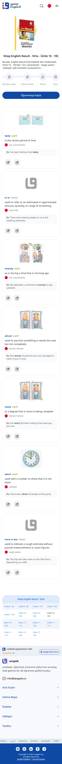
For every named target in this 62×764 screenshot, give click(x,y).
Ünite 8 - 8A (9, 606)
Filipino (3, 741)
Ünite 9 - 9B (52, 606)
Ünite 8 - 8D (24, 606)
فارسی (12, 741)
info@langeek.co (16, 678)
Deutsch (34, 741)
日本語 (56, 741)
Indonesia (23, 741)
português (45, 741)
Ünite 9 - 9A (38, 606)
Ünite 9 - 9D (9, 614)
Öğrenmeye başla (31, 95)
